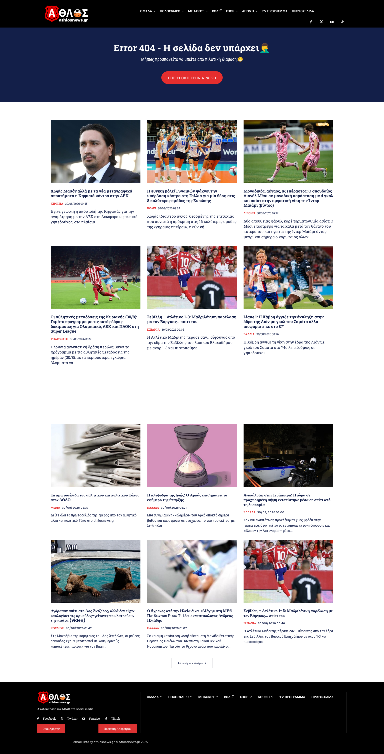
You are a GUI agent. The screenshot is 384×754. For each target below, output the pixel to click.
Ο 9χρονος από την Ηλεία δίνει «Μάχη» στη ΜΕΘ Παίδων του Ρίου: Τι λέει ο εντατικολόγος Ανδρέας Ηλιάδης (190, 615)
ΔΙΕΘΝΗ (249, 213)
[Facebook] (311, 22)
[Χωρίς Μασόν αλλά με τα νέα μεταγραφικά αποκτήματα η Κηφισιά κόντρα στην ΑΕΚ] (95, 151)
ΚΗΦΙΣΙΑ (57, 204)
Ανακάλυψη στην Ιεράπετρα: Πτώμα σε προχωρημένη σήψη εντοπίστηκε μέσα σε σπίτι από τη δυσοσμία (287, 499)
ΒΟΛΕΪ (151, 208)
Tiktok (115, 718)
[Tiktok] (342, 22)
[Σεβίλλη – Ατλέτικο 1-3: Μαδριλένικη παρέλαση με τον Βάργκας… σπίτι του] (192, 277)
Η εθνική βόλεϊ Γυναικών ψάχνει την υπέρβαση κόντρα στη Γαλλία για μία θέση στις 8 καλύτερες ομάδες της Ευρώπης (191, 195)
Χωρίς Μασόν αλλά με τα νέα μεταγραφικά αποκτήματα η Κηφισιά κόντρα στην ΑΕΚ (91, 193)
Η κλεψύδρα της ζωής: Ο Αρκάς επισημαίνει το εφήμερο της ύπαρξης (187, 497)
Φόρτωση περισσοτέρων (190, 663)
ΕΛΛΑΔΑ (153, 508)
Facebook (49, 718)
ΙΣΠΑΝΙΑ (153, 329)
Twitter (72, 718)
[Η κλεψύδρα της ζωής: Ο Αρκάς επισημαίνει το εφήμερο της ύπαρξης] (192, 455)
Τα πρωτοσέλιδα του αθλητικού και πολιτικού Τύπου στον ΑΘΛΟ (95, 497)
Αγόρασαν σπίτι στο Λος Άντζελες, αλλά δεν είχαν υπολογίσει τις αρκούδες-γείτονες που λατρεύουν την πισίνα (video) (92, 615)
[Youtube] (332, 22)
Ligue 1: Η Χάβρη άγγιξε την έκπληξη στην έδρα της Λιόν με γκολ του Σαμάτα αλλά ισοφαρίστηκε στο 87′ (284, 321)
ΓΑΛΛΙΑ (249, 334)
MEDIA (55, 508)
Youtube (94, 718)
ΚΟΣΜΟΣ (57, 628)
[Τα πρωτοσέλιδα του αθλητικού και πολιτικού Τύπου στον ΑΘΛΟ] (95, 455)
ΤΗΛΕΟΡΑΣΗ (59, 339)
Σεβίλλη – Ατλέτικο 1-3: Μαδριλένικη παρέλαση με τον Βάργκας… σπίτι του (191, 319)
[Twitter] (321, 22)
